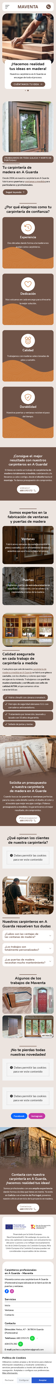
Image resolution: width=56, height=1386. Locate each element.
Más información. (10, 1373)
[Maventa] (28, 6)
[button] (25, 90)
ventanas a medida (35, 181)
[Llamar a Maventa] (48, 6)
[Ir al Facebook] (7, 1291)
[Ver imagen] (17, 1000)
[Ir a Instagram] (12, 1291)
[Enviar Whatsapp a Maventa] (32, 1338)
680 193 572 (23, 1338)
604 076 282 (11, 1343)
